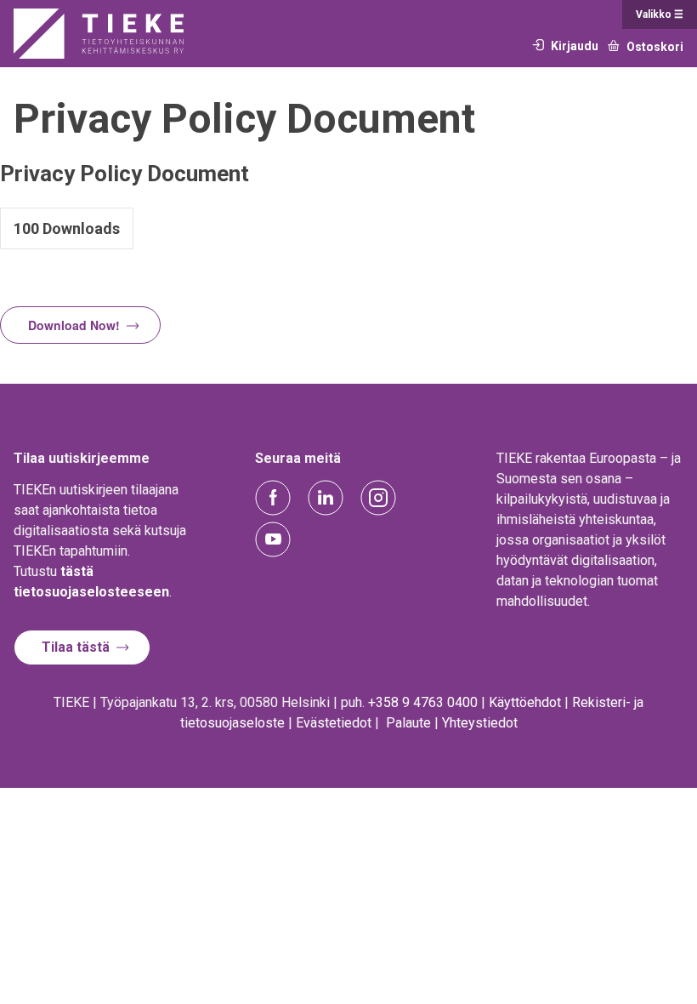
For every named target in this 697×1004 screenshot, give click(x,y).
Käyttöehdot (525, 702)
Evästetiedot (333, 723)
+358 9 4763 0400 (423, 702)
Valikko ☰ (659, 14)
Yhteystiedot (480, 723)
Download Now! (74, 325)
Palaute (408, 723)
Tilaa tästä (76, 647)
